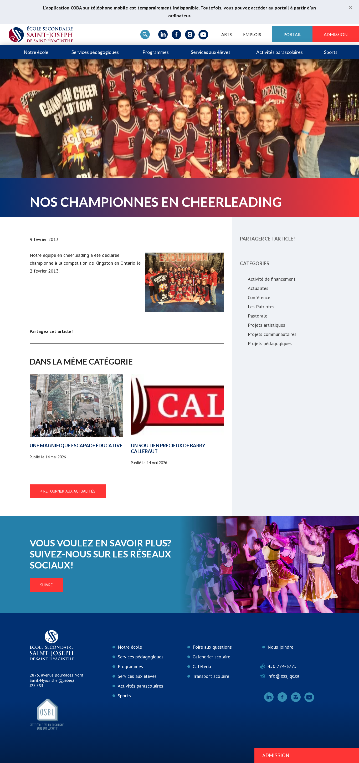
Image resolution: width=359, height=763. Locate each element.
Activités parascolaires (279, 52)
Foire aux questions (212, 647)
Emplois (252, 34)
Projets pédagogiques (270, 343)
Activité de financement (271, 279)
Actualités (258, 288)
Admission (336, 34)
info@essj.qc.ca (283, 676)
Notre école (36, 52)
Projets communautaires (272, 334)
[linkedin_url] (163, 34)
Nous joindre (280, 647)
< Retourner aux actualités (67, 491)
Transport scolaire (211, 676)
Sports (330, 52)
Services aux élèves (210, 52)
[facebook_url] (176, 34)
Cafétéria (202, 666)
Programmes (155, 52)
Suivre (46, 584)
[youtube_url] (203, 34)
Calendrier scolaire (211, 657)
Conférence (259, 297)
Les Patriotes (261, 307)
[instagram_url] (190, 34)
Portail (292, 34)
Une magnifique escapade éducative (76, 445)
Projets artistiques (266, 325)
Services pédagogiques (95, 52)
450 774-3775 (282, 666)
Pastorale (257, 316)
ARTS (226, 34)
